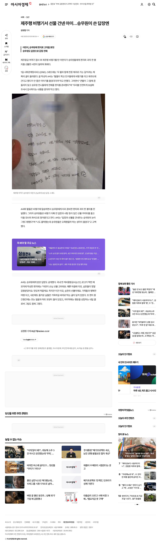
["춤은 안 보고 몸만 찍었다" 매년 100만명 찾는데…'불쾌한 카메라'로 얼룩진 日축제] (124, 294)
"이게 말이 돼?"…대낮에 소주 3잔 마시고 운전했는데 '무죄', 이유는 (143, 313)
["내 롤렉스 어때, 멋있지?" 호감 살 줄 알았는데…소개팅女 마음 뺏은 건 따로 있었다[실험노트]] (124, 338)
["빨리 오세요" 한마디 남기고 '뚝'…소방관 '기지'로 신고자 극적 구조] (150, 490)
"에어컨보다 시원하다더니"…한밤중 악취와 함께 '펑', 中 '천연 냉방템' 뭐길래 (144, 302)
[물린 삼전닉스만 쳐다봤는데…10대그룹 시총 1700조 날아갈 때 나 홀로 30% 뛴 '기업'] (14, 488)
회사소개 (8, 522)
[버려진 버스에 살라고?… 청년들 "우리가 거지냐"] (14, 473)
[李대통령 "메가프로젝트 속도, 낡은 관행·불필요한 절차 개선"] (71, 458)
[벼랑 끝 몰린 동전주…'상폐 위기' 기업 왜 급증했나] (14, 503)
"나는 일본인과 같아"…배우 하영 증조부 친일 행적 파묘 (67, 264)
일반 (27, 17)
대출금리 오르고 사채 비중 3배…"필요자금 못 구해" (96, 497)
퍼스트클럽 (35, 522)
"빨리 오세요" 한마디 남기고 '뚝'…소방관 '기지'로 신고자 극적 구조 (132, 488)
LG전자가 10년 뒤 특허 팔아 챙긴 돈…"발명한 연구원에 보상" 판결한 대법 (74, 259)
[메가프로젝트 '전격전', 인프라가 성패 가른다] (71, 488)
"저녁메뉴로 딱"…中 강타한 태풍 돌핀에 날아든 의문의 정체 (132, 477)
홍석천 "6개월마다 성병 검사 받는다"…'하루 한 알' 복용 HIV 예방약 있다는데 (143, 324)
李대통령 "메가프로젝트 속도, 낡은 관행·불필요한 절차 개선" (97, 452)
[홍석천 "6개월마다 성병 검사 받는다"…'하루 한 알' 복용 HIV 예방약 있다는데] (124, 327)
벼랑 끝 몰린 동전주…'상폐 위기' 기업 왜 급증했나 (41, 497)
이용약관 (79, 522)
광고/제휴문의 (17, 522)
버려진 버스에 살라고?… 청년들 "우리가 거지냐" (41, 467)
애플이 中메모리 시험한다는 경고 (97, 467)
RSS (59, 522)
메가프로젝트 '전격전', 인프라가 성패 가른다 (97, 482)
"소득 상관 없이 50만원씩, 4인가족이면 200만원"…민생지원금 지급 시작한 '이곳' (74, 253)
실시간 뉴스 (43, 4)
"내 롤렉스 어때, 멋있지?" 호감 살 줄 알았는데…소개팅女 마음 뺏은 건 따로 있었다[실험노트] (144, 334)
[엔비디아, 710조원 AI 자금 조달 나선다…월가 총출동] (150, 501)
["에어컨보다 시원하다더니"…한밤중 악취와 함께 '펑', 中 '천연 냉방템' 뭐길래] (124, 305)
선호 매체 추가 (49, 37)
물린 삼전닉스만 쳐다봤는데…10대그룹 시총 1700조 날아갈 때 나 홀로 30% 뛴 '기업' (40, 482)
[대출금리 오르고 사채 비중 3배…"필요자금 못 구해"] (71, 503)
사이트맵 (95, 522)
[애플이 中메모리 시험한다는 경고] (71, 473)
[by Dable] (108, 414)
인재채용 (27, 522)
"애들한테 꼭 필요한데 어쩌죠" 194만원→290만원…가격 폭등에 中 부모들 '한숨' (74, 248)
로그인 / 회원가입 (141, 4)
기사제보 (52, 522)
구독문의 (44, 522)
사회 (22, 17)
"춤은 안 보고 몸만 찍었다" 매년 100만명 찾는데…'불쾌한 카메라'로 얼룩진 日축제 (144, 291)
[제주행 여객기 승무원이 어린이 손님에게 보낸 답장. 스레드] (58, 141)
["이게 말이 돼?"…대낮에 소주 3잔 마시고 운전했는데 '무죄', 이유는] (124, 316)
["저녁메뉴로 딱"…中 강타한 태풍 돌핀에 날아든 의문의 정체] (150, 479)
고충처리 (87, 522)
